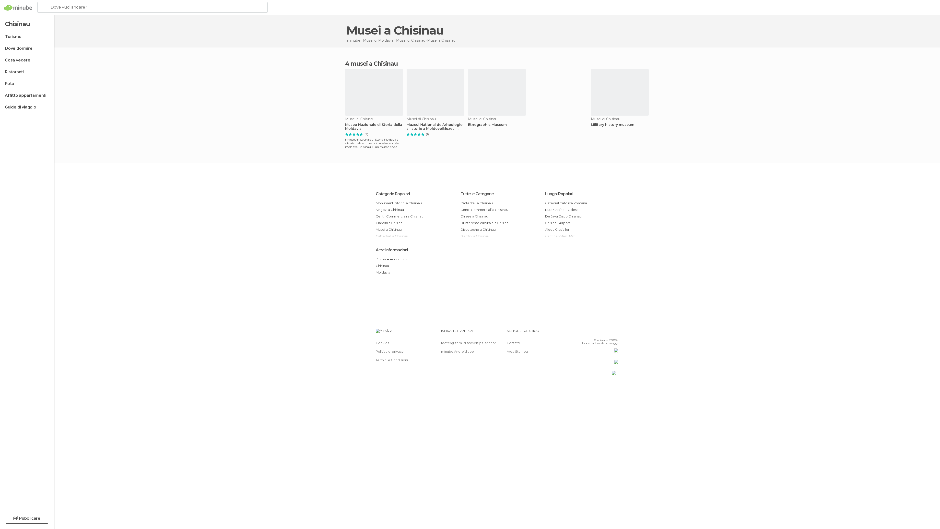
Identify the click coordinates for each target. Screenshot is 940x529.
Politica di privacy (389, 351)
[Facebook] (590, 332)
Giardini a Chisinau (390, 223)
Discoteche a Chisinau (478, 229)
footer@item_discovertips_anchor (468, 343)
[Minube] (18, 7)
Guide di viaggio (20, 107)
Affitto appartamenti (25, 95)
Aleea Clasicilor (557, 229)
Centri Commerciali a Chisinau (399, 216)
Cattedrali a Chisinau (476, 203)
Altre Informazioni (392, 250)
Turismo (13, 36)
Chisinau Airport (557, 223)
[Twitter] (598, 332)
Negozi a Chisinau (390, 210)
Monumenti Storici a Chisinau (399, 203)
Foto (9, 83)
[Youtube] (614, 332)
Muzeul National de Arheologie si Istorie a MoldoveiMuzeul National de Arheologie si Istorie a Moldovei (434, 127)
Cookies (382, 343)
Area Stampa (517, 351)
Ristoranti (14, 72)
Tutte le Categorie (477, 194)
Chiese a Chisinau (474, 216)
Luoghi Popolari (559, 194)
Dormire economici (391, 259)
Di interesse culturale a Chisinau (485, 223)
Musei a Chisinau (389, 229)
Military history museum (612, 125)
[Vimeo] (606, 332)
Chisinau (382, 266)
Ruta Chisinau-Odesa (561, 210)
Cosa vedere (17, 60)
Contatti (513, 343)
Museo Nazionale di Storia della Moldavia (373, 127)
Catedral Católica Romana (566, 203)
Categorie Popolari (393, 194)
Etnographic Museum (487, 125)
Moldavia (383, 272)
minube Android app (457, 351)
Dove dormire (19, 48)
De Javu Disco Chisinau (563, 216)
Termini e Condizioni (392, 360)
